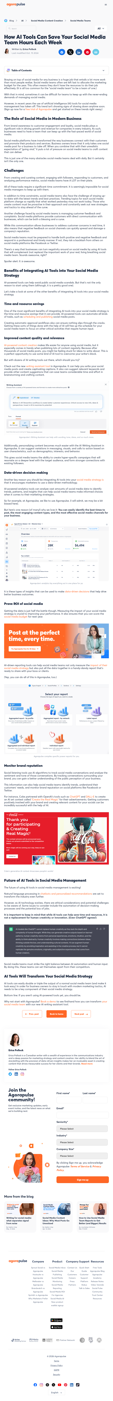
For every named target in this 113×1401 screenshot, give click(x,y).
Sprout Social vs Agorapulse (38, 1269)
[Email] (96, 52)
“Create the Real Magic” (45, 799)
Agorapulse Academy (97, 1276)
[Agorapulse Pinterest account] (65, 1384)
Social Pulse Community (97, 1290)
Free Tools (97, 1267)
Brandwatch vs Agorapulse (38, 1290)
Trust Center (97, 1295)
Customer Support (84, 1276)
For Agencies (57, 1295)
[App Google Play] (56, 1320)
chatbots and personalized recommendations (66, 893)
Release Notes (97, 1281)
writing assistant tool (38, 366)
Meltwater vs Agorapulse (38, 1283)
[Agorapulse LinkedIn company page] (71, 1384)
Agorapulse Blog (97, 1271)
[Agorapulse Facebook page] (35, 1384)
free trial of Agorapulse (38, 109)
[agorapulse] (12, 4)
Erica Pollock (16, 1050)
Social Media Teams (80, 20)
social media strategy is (90, 479)
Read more (87, 1063)
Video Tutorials (97, 1285)
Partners (72, 1285)
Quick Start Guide (84, 1269)
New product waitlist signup (57, 1304)
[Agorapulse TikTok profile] (77, 1384)
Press (72, 1281)
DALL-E (90, 796)
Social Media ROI (57, 1291)
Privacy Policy (57, 1365)
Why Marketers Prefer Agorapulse (38, 1300)
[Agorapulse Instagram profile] (41, 1384)
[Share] (62, 52)
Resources (97, 1298)
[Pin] (87, 52)
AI (22, 20)
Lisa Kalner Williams (88, 1227)
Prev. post (34, 1014)
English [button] (54, 1392)
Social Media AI (57, 1298)
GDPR (56, 1370)
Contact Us (72, 1267)
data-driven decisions (77, 591)
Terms (56, 1361)
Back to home (56, 1014)
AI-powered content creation (20, 345)
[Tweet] (70, 52)
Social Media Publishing (57, 1273)
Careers (72, 1278)
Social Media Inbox (57, 1267)
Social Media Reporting (57, 1287)
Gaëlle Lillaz (13, 1227)
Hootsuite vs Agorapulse (38, 1276)
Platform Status (84, 1283)
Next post (79, 1014)
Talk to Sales (84, 1288)
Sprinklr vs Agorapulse (38, 1295)
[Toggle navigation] (109, 4)
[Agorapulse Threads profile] (47, 1384)
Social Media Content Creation (47, 20)
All (99, 28)
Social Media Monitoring (57, 1280)
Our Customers (72, 1273)
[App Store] (56, 1327)
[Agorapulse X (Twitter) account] (53, 1384)
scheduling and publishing (38, 316)
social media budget (15, 616)
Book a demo (48, 1001)
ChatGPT (75, 796)
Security (56, 1374)
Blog (11, 20)
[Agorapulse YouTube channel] (59, 1384)
